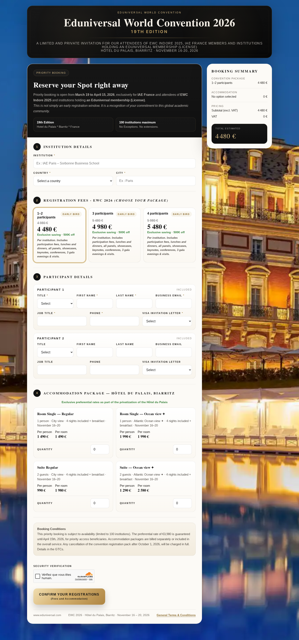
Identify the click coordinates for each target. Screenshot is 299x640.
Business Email (169, 295)
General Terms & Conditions (176, 615)
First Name (86, 295)
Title (41, 295)
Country (40, 173)
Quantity (45, 449)
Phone (95, 313)
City (119, 173)
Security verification (52, 566)
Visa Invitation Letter (161, 313)
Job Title (45, 313)
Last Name (125, 295)
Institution (43, 155)
